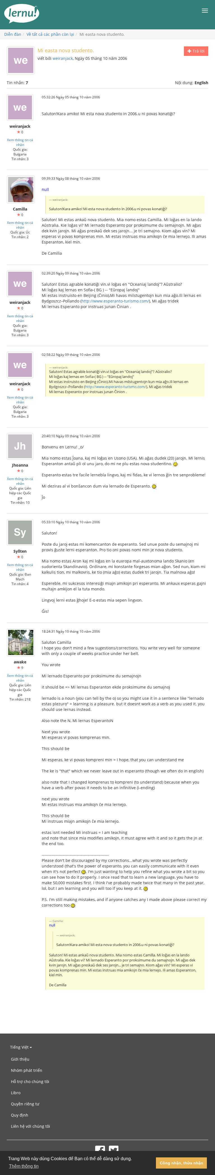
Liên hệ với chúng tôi (30, 1126)
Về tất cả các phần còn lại (50, 34)
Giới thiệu (20, 1059)
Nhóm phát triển (26, 1070)
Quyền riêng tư (25, 1104)
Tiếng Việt (20, 1047)
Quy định (19, 1115)
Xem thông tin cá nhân (20, 142)
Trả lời (198, 51)
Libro (15, 1092)
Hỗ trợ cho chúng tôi (30, 1081)
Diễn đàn (12, 34)
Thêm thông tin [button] (24, 1166)
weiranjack (63, 58)
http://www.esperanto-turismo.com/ (115, 301)
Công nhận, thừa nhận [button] (181, 1163)
